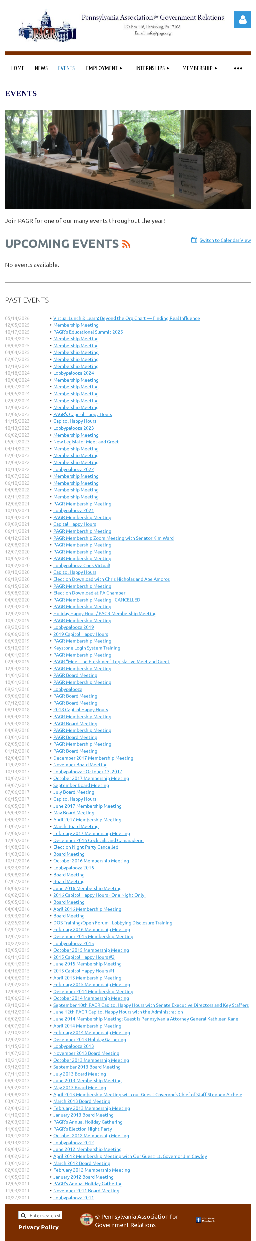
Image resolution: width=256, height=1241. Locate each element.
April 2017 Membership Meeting (87, 819)
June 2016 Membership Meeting (87, 888)
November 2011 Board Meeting (86, 1190)
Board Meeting (69, 854)
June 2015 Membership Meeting (87, 963)
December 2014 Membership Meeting (93, 991)
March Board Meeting (76, 826)
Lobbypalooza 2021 (73, 510)
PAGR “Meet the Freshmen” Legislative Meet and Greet (111, 661)
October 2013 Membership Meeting (91, 1060)
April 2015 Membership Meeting (87, 977)
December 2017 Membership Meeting (93, 758)
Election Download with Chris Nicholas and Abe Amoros (111, 579)
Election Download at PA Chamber (89, 592)
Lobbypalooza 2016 (73, 867)
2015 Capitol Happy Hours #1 (84, 970)
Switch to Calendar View (225, 240)
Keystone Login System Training (86, 648)
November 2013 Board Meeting (86, 1053)
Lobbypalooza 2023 (73, 428)
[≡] (237, 68)
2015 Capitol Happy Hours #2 (84, 957)
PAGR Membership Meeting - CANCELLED (96, 599)
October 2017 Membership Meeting (91, 778)
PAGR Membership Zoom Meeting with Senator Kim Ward (113, 538)
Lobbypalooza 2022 (73, 469)
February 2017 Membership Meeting (91, 833)
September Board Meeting (81, 785)
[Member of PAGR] (87, 1223)
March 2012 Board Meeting (81, 1163)
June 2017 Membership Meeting (87, 806)
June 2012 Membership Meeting (87, 1149)
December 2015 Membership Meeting (93, 936)
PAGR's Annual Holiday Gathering (88, 1122)
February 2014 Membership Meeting (91, 1032)
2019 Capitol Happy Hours (80, 634)
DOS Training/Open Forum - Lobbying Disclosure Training (112, 922)
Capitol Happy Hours (74, 421)
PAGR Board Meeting (75, 675)
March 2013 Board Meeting (81, 1101)
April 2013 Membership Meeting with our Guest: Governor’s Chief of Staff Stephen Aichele (147, 1094)
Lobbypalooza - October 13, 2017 (87, 771)
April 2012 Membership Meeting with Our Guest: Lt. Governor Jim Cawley (130, 1156)
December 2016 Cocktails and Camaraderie (98, 840)
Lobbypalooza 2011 (73, 1197)
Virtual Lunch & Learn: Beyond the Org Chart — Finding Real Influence (126, 318)
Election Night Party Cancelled (85, 847)
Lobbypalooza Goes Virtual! (81, 565)
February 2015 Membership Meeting (91, 984)
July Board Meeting (73, 792)
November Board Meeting (80, 764)
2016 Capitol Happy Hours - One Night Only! (99, 895)
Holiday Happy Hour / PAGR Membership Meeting (105, 613)
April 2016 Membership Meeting (87, 909)
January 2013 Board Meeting (83, 1115)
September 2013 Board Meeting (87, 1067)
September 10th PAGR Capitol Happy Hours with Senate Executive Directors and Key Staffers (151, 1005)
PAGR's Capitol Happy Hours (82, 414)
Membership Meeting (76, 325)
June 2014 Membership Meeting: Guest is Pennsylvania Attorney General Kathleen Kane (145, 1018)
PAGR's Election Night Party (82, 1129)
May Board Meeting (73, 812)
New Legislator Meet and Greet (86, 441)
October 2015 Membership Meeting (91, 950)
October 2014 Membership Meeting (91, 998)
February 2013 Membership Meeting (91, 1108)
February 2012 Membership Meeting (91, 1170)
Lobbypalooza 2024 (73, 373)
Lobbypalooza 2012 (73, 1142)
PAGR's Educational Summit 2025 (88, 332)
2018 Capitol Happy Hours (80, 709)
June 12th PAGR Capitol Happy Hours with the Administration (118, 1011)
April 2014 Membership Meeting (87, 1025)
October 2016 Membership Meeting (91, 860)
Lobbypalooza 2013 (73, 1046)
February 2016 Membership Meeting (91, 929)
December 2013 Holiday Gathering (89, 1039)
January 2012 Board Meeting (83, 1177)
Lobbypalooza (67, 689)
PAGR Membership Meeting (82, 503)
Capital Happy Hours (74, 524)
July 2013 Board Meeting (79, 1074)
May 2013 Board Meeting (79, 1087)
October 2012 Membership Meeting (91, 1135)
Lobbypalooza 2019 (73, 627)
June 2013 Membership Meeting (87, 1080)
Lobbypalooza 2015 (73, 943)
